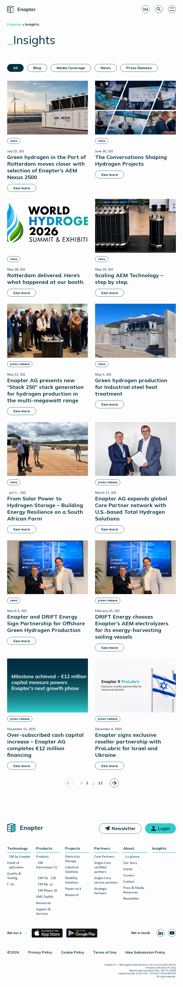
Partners (102, 848)
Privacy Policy (40, 952)
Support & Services (43, 912)
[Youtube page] (172, 933)
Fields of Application (15, 865)
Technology (17, 848)
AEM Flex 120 (46, 878)
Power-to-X (73, 889)
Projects (72, 848)
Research (72, 895)
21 (100, 783)
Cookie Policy (72, 952)
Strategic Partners (100, 891)
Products (44, 848)
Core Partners (104, 857)
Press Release (139, 68)
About (128, 848)
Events (128, 869)
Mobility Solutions (71, 880)
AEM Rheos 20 (46, 890)
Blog (37, 68)
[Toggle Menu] (172, 9)
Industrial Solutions (72, 870)
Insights (159, 848)
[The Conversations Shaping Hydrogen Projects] (135, 129)
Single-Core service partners (106, 880)
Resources (43, 903)
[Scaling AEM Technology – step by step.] (135, 248)
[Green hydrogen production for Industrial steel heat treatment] (135, 356)
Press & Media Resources (133, 890)
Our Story (130, 863)
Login (164, 828)
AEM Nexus (44, 884)
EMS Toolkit (44, 897)
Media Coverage (71, 68)
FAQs (10, 884)
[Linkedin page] (160, 933)
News (106, 68)
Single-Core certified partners (102, 867)
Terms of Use (104, 952)
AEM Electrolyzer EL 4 (47, 867)
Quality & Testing (14, 876)
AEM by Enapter (19, 857)
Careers (129, 875)
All (15, 68)
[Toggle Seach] (159, 9)
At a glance (131, 857)
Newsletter (123, 828)
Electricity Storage (72, 859)
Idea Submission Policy (145, 952)
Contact (128, 882)
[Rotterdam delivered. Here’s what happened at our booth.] (47, 248)
